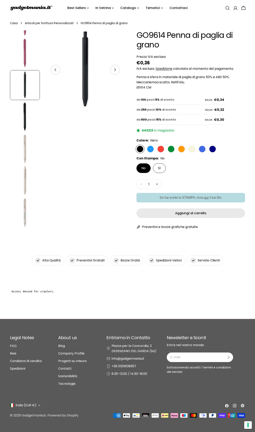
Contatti (64, 368)
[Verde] (171, 149)
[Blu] (150, 149)
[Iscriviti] (228, 357)
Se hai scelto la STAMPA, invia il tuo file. (191, 197)
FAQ (13, 346)
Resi (13, 353)
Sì (159, 168)
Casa (14, 23)
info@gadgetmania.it (128, 358)
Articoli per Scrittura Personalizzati (49, 23)
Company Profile (71, 353)
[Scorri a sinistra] (55, 70)
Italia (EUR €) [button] (26, 405)
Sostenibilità (67, 376)
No (143, 168)
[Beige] (191, 149)
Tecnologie (67, 383)
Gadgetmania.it (34, 415)
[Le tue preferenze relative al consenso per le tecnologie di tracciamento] (248, 425)
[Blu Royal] (202, 149)
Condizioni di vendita (26, 361)
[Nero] (140, 149)
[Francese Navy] (212, 149)
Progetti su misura (72, 361)
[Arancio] (181, 149)
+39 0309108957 (124, 366)
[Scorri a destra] (115, 70)
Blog (61, 346)
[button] (227, 8)
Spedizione (164, 68)
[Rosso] (160, 149)
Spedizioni (17, 368)
